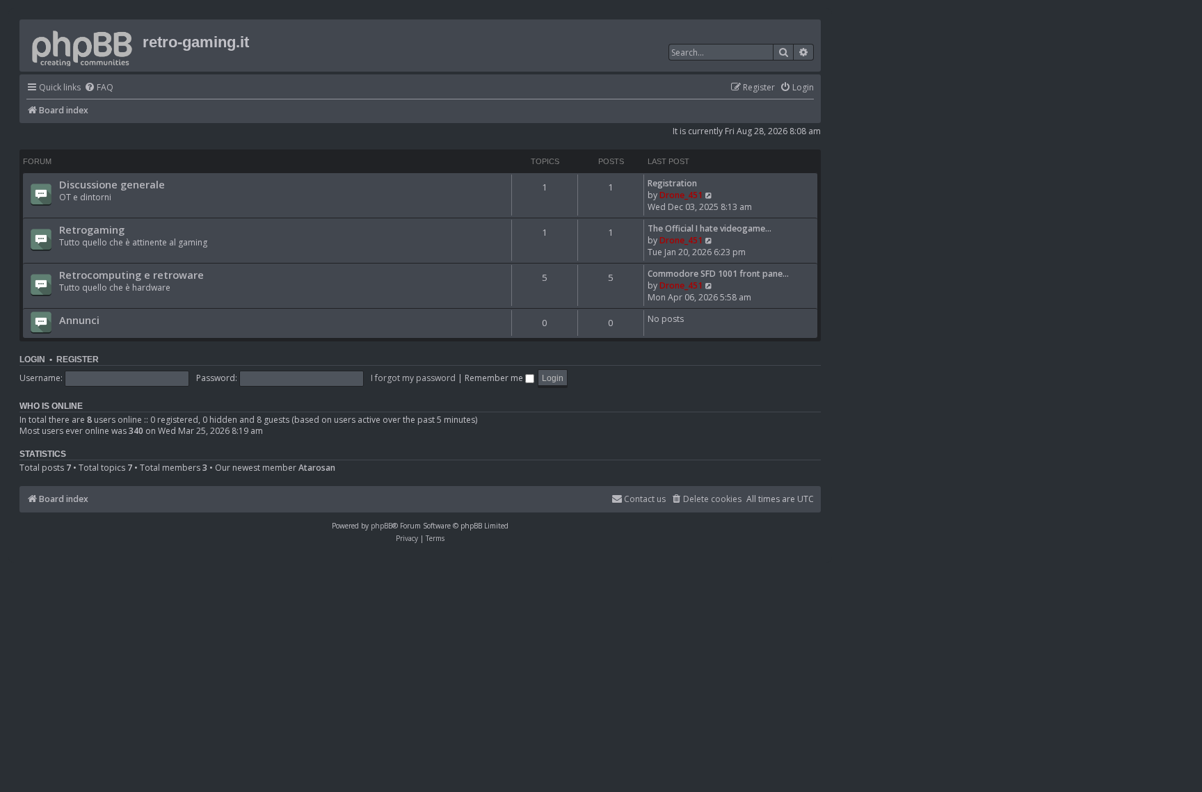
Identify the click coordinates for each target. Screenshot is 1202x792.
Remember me (495, 378)
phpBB (381, 526)
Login (32, 359)
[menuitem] (98, 88)
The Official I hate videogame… (709, 228)
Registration (672, 183)
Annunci (79, 320)
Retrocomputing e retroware (131, 275)
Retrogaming (92, 229)
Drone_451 (681, 195)
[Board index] (83, 45)
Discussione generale (112, 184)
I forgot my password (413, 378)
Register (77, 359)
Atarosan (316, 468)
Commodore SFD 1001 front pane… (718, 274)
